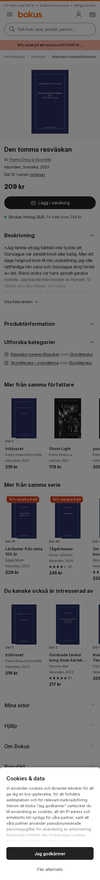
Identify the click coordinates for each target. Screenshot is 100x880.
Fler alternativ (50, 869)
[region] (50, 823)
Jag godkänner (50, 853)
